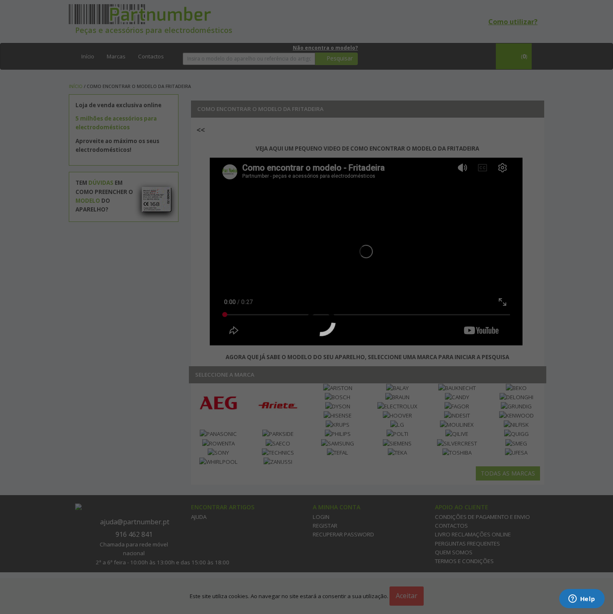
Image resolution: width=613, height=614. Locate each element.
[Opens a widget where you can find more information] (582, 599)
